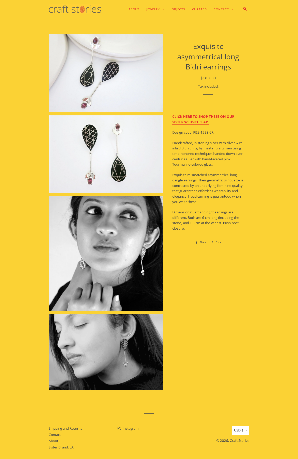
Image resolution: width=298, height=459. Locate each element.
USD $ (238, 430)
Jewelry (153, 9)
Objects (178, 9)
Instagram (130, 428)
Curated (199, 9)
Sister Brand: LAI (62, 447)
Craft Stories (239, 440)
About (134, 9)
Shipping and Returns (65, 428)
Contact (222, 9)
